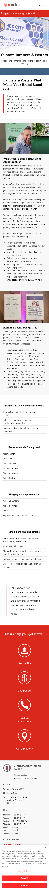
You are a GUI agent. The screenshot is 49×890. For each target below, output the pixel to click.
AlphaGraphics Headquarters (25, 778)
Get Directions (24, 748)
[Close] (45, 848)
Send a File (24, 663)
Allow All (24, 885)
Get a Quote (24, 690)
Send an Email (12, 793)
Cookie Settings (24, 871)
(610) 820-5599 (24, 721)
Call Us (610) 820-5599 (15, 789)
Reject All (24, 878)
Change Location (20, 775)
